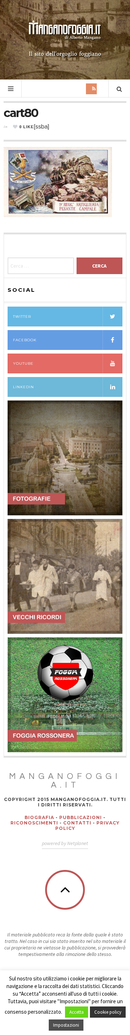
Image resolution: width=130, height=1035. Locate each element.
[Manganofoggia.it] (65, 39)
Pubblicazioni (80, 817)
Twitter (22, 316)
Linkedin (23, 387)
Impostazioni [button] (66, 1025)
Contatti (77, 823)
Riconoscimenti (34, 823)
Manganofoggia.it (65, 780)
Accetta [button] (76, 1012)
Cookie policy (107, 1012)
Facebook (24, 340)
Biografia (39, 817)
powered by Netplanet (65, 843)
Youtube (23, 363)
